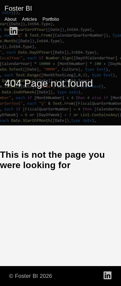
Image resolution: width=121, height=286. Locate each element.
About (10, 19)
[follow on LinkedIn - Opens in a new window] (13, 31)
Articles (29, 19)
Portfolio (50, 19)
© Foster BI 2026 (30, 276)
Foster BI (18, 8)
